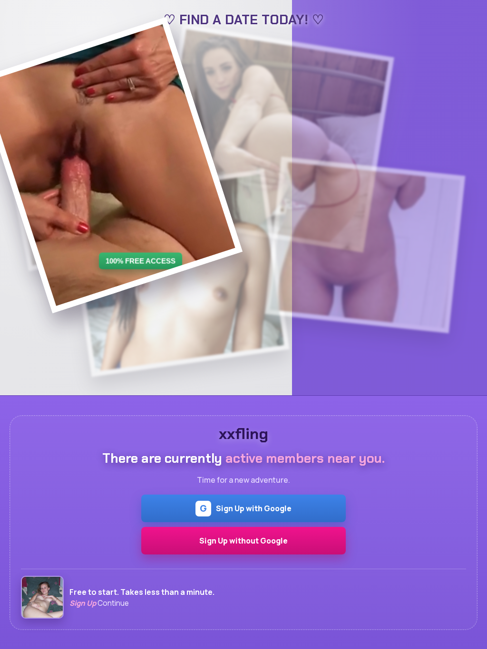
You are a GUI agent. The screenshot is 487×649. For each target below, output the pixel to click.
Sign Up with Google (246, 508)
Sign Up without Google (243, 540)
